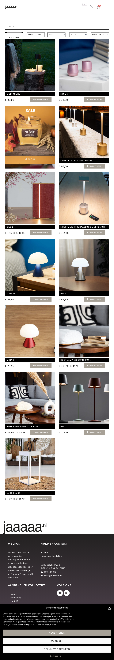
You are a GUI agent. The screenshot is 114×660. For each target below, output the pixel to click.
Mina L (64, 293)
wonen (14, 594)
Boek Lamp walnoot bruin (22, 426)
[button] (109, 607)
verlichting (16, 597)
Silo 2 (10, 227)
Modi (63, 426)
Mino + (64, 94)
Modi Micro (13, 94)
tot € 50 (14, 601)
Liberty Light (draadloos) (76, 160)
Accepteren (57, 632)
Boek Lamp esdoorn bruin (75, 360)
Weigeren (57, 641)
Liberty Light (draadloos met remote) (83, 227)
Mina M (11, 293)
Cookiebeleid (55, 656)
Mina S (10, 360)
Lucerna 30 (13, 493)
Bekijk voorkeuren (57, 649)
